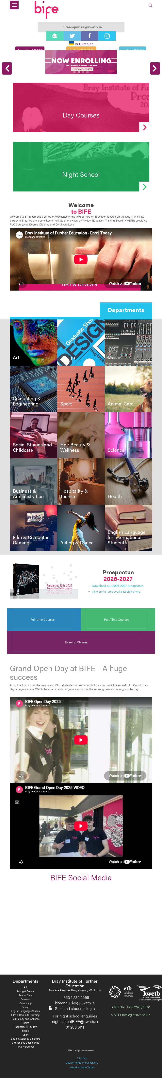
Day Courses (81, 114)
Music (114, 357)
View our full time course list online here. (116, 591)
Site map (82, 1058)
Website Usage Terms (82, 1067)
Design (67, 357)
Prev (7, 68)
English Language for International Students (127, 537)
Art (16, 357)
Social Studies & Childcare (25, 1038)
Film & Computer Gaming (31, 539)
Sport (66, 403)
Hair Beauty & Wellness (75, 447)
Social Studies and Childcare (32, 447)
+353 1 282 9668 (75, 997)
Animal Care (121, 403)
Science (116, 449)
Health (115, 496)
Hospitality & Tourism (74, 493)
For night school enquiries (75, 1016)
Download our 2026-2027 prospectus (117, 585)
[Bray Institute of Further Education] (47, 10)
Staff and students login (75, 1008)
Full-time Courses (42, 619)
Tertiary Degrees (25, 1046)
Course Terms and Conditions (82, 1062)
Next (155, 68)
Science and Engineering (25, 1042)
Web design (74, 1050)
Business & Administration (28, 493)
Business (25, 999)
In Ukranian (84, 43)
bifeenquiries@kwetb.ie (75, 1003)
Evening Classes (75, 642)
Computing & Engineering (27, 401)
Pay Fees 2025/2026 (81, 50)
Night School (81, 174)
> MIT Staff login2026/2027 (130, 1014)
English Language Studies (25, 1011)
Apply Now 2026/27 (30, 50)
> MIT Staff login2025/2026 (130, 1007)
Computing (25, 1003)
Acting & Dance (77, 542)
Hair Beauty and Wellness (25, 1019)
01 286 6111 (75, 1027)
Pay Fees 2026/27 (132, 50)
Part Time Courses (116, 619)
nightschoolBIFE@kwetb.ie (75, 1021)
